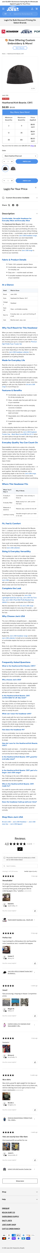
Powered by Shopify (18, 1248)
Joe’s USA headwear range (28, 235)
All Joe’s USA (6, 822)
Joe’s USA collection (13, 548)
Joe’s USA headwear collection (19, 352)
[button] (36, 9)
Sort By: (26, 871)
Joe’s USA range (27, 250)
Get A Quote (20, 48)
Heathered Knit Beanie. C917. (15, 54)
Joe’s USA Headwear (20, 822)
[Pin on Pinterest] (17, 205)
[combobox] (20, 14)
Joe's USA (5, 95)
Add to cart (27, 161)
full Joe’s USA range (26, 606)
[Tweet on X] (9, 205)
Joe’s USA (5, 580)
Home (3, 54)
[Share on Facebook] (13, 205)
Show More (27, 891)
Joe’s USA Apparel (16, 824)
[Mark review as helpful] (35, 910)
